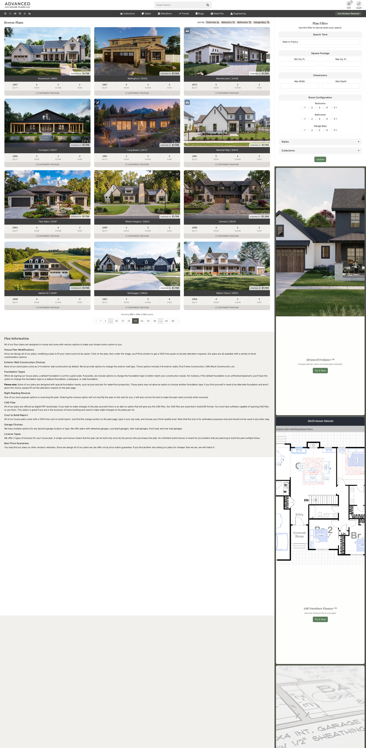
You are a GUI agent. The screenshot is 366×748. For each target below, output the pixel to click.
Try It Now (320, 370)
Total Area (211, 22)
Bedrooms (227, 22)
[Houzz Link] (30, 13)
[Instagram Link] (10, 13)
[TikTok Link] (25, 13)
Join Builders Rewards (348, 13)
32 (129, 320)
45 (166, 320)
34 (141, 320)
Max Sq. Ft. (341, 59)
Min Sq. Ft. (299, 59)
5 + (335, 107)
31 (123, 320)
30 (116, 320)
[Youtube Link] (15, 13)
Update (320, 159)
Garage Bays (260, 22)
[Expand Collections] (358, 150)
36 (154, 320)
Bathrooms (242, 22)
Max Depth (341, 81)
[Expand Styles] (358, 141)
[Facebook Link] (20, 13)
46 (172, 320)
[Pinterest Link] (5, 13)
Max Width (299, 81)
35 (148, 320)
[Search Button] (208, 5)
